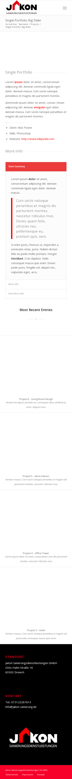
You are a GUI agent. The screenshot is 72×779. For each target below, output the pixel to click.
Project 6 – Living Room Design (36, 399)
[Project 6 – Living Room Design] (36, 365)
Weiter (58, 53)
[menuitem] (12, 774)
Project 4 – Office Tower (36, 553)
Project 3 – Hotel (36, 630)
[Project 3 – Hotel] (36, 596)
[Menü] (65, 7)
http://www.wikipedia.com (37, 139)
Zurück (13, 53)
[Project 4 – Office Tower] (36, 519)
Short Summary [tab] (16, 166)
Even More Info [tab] (16, 293)
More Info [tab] (13, 284)
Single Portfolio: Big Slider (23, 20)
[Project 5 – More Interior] (36, 442)
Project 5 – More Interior (36, 476)
